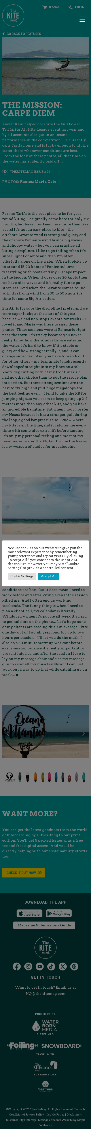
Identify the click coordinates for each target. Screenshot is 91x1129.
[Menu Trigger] (82, 19)
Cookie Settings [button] (21, 576)
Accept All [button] (49, 576)
